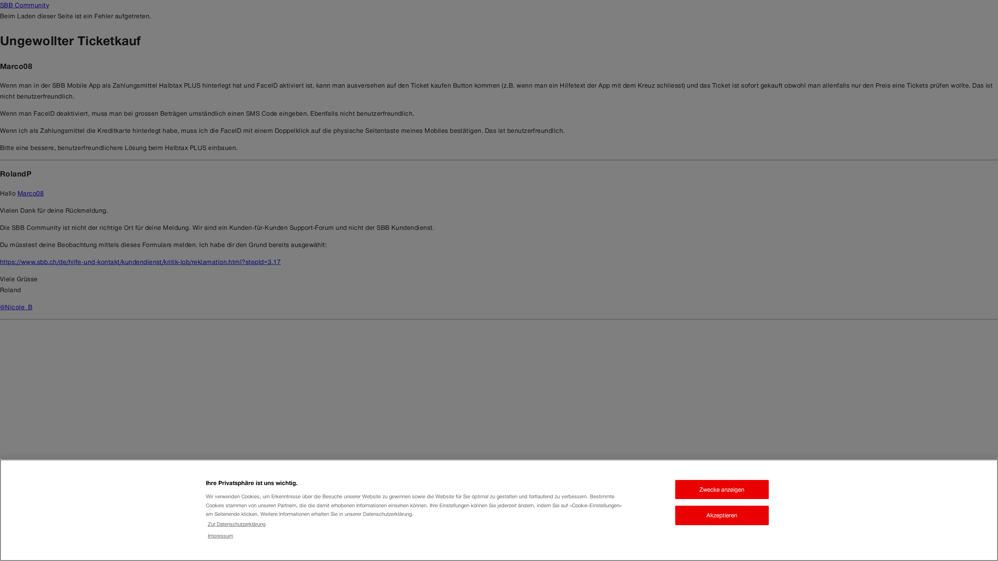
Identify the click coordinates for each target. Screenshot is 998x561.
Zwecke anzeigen (721, 489)
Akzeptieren (721, 515)
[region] (499, 510)
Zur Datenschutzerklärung (236, 524)
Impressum (220, 536)
